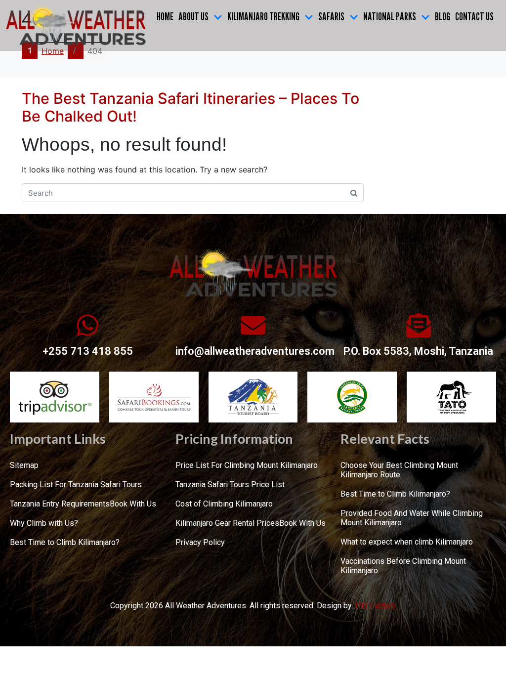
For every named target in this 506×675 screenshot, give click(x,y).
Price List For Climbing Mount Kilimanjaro (246, 465)
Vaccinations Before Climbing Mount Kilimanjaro (403, 565)
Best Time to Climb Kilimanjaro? (65, 542)
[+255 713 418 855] (87, 325)
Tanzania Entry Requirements (60, 503)
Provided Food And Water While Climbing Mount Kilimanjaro (411, 517)
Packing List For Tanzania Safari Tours (76, 484)
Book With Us (133, 503)
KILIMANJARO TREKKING (263, 16)
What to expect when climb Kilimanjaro (406, 542)
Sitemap (24, 465)
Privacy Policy (200, 542)
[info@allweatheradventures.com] (253, 325)
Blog (442, 16)
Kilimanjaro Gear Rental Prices (227, 523)
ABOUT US (193, 16)
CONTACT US (474, 16)
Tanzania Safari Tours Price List (230, 484)
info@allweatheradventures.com (255, 351)
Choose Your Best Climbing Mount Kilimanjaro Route (399, 470)
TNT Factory (375, 605)
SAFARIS (331, 16)
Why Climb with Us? (44, 523)
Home (165, 16)
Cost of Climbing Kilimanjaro (224, 503)
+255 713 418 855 (87, 351)
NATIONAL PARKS (389, 16)
